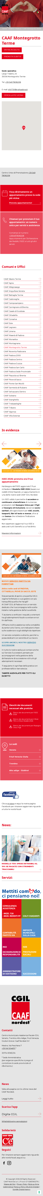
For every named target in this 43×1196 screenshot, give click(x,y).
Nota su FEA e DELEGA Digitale (26, 1187)
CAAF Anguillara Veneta (14, 291)
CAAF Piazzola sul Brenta (15, 376)
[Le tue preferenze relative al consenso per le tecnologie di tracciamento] (39, 1192)
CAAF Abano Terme (12, 279)
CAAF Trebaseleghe (12, 404)
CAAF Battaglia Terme (13, 295)
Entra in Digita (12, 50)
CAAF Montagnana (12, 343)
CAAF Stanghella (11, 400)
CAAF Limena (9, 331)
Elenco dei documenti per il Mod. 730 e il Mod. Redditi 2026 (25, 720)
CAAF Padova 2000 (12, 355)
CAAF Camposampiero (13, 303)
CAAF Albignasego (12, 287)
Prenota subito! (12, 57)
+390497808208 (16, 236)
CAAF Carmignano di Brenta (16, 307)
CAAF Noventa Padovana (15, 351)
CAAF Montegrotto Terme (15, 347)
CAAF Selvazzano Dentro (15, 392)
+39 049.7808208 (13, 82)
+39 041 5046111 (9, 1048)
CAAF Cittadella (10, 315)
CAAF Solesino (10, 396)
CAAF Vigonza (10, 412)
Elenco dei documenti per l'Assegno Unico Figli (27, 726)
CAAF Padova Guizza (13, 364)
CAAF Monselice (11, 339)
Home (4, 28)
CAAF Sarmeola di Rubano (15, 388)
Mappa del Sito (9, 1184)
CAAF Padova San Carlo (14, 368)
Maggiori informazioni (11, 533)
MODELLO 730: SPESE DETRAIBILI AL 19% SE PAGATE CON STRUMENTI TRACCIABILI (19, 866)
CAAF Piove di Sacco (12, 380)
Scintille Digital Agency (21, 1189)
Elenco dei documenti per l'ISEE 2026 (25, 713)
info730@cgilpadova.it (18, 90)
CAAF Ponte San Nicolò (14, 384)
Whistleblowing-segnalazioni (14, 1121)
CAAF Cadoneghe (11, 299)
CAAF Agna (9, 283)
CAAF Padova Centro (13, 359)
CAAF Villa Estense (12, 416)
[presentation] (4, 443)
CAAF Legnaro (10, 327)
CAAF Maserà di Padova (14, 335)
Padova (18, 28)
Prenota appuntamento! (20, 203)
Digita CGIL (9, 1114)
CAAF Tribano (10, 408)
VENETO (11, 28)
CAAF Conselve (10, 319)
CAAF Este (8, 323)
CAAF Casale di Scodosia (14, 311)
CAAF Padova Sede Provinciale (17, 372)
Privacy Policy (22, 1184)
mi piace (10, 804)
